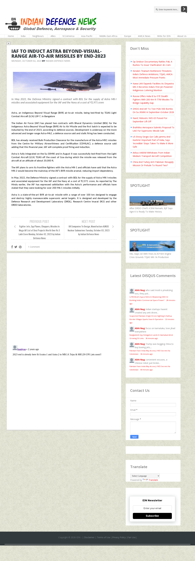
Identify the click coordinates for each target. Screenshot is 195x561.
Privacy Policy (119, 537)
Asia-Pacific (86, 36)
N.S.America (68, 36)
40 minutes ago (146, 370)
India (23, 36)
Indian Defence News (58, 60)
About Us (181, 36)
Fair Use (132, 537)
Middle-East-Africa (108, 36)
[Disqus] (64, 300)
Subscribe (152, 515)
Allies (53, 36)
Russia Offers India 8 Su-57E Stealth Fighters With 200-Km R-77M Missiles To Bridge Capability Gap (153, 99)
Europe (127, 36)
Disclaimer (89, 537)
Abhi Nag (140, 290)
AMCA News (144, 36)
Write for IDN (163, 36)
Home (11, 36)
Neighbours (38, 36)
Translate (153, 479)
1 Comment (34, 246)
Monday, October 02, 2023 (26, 60)
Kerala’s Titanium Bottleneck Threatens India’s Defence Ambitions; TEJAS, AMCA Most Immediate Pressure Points (152, 74)
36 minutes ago (151, 338)
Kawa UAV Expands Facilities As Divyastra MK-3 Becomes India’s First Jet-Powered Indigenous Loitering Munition (153, 87)
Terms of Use (103, 537)
